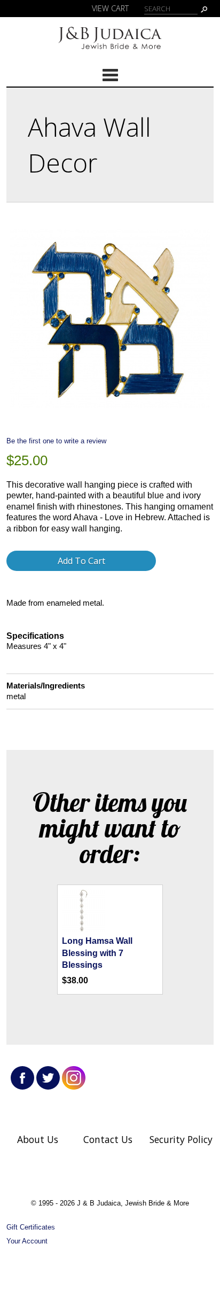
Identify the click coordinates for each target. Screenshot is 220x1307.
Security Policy (181, 1139)
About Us (37, 1139)
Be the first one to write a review (56, 441)
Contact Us (107, 1139)
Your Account (27, 1241)
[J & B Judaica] (110, 51)
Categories (110, 75)
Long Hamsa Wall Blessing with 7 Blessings (97, 952)
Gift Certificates (30, 1227)
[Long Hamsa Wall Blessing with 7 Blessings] (83, 929)
